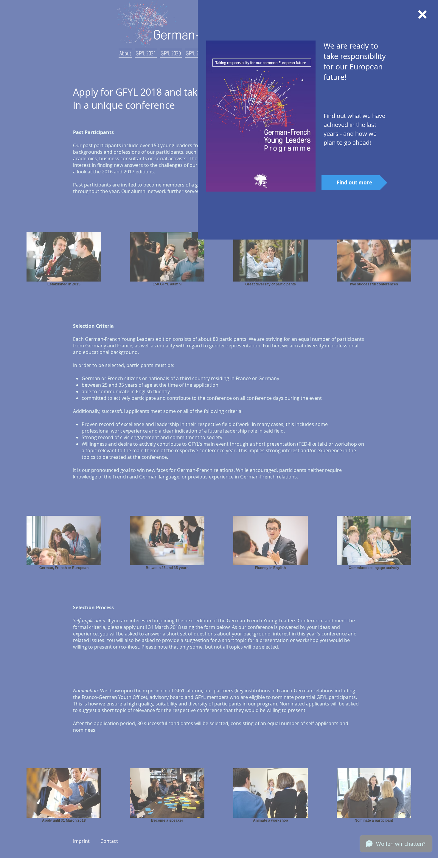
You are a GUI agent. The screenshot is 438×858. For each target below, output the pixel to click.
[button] (422, 14)
